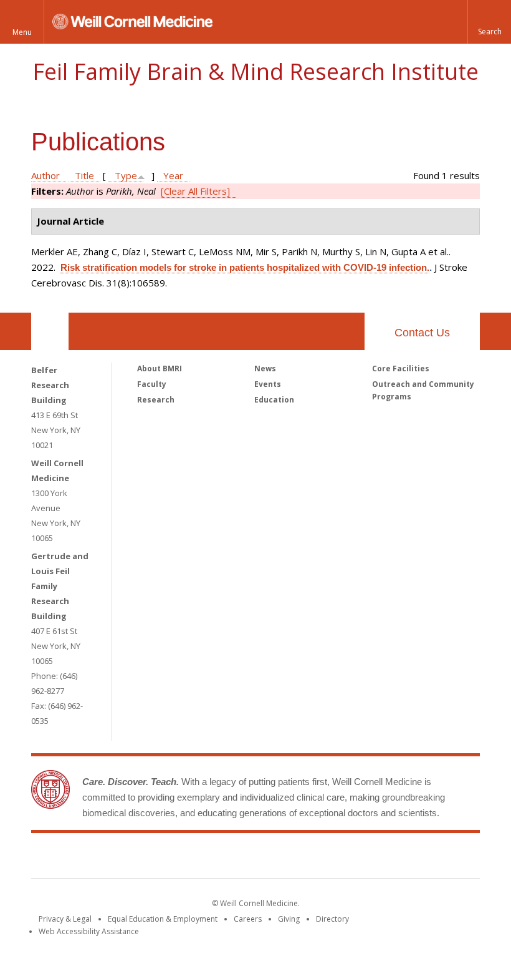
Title (84, 175)
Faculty (151, 384)
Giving (289, 919)
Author (45, 175)
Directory (332, 919)
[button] (489, 22)
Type (126, 175)
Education (274, 399)
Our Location (50, 331)
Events (267, 384)
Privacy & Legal (65, 919)
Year (173, 175)
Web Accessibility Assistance (89, 931)
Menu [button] (22, 32)
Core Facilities (400, 368)
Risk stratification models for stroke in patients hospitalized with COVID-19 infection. (244, 267)
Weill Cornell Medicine (164, 858)
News (265, 368)
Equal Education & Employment (162, 919)
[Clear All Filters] (195, 191)
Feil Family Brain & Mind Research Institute (255, 71)
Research (155, 399)
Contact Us (422, 332)
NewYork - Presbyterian (360, 858)
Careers (248, 919)
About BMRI (159, 368)
